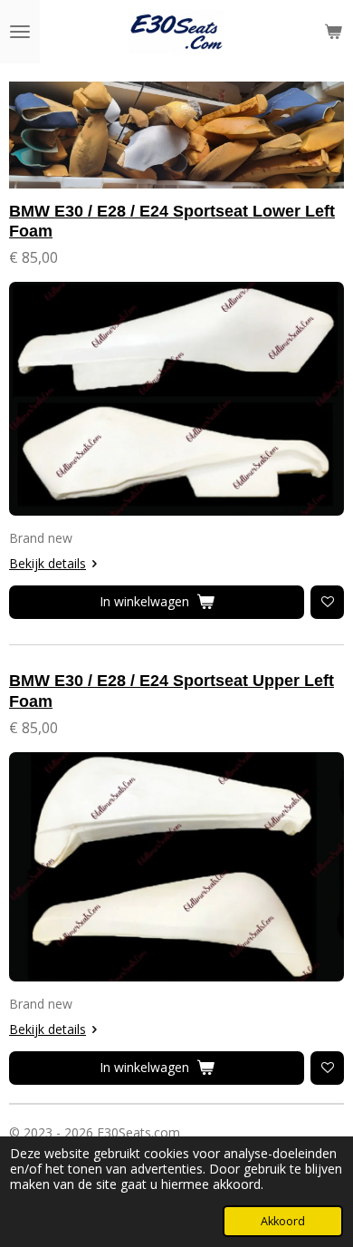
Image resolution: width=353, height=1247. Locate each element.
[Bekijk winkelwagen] (333, 31)
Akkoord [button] (283, 1221)
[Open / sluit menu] (20, 31)
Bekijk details (47, 563)
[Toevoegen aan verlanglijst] (327, 602)
